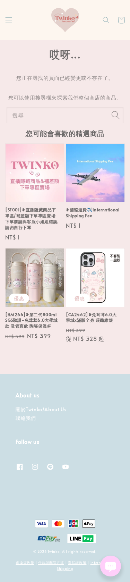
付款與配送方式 (51, 562)
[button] (8, 20)
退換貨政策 (25, 562)
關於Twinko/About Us (41, 409)
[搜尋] (115, 115)
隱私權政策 (77, 562)
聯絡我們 (26, 418)
